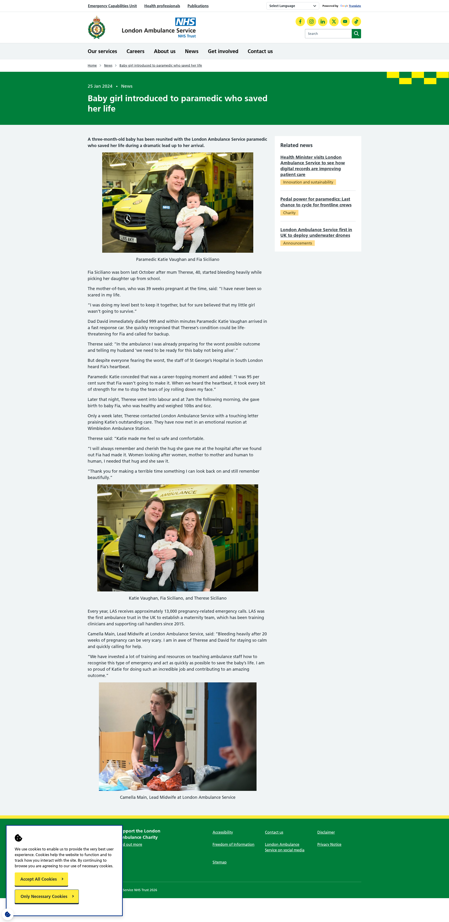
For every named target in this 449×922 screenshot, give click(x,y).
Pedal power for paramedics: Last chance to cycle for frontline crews (315, 202)
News (192, 51)
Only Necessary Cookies (44, 896)
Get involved (223, 51)
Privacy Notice (329, 844)
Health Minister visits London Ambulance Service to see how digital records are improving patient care (312, 166)
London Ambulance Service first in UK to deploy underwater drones (316, 232)
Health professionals (162, 6)
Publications (198, 6)
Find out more (130, 844)
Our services (102, 51)
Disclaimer (326, 832)
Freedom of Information (233, 844)
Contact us (260, 51)
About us (165, 51)
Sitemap (220, 862)
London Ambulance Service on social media (284, 847)
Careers (136, 51)
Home (92, 65)
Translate (355, 5)
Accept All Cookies (38, 879)
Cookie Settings (8, 914)
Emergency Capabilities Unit (112, 6)
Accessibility (223, 832)
